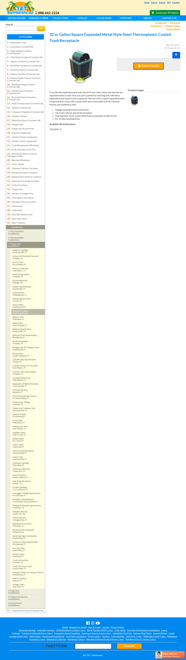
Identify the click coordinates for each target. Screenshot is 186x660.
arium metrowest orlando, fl (21, 275)
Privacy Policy (117, 627)
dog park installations (14, 591)
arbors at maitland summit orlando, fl (25, 257)
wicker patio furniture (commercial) (20, 91)
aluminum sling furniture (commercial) (21, 85)
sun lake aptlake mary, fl (19, 549)
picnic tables (15, 164)
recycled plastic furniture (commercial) (21, 98)
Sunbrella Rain (117, 636)
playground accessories (20, 128)
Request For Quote (78, 627)
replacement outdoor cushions (24, 176)
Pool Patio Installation (76, 636)
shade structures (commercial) (23, 120)
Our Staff (126, 18)
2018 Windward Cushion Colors (71, 630)
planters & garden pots (20, 193)
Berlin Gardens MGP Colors (100, 630)
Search (162, 2)
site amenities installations (16, 238)
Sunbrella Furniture (46, 630)
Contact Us (169, 18)
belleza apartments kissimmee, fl (22, 330)
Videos (148, 18)
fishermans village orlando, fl (21, 403)
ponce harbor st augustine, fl (20, 518)
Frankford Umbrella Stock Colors (37, 633)
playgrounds (15, 124)
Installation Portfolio (122, 633)
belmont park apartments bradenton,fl (25, 336)
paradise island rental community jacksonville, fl (25, 500)
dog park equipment (19, 132)
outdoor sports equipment (22, 141)
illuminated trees (16, 42)
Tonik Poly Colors (134, 636)
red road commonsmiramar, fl (22, 524)
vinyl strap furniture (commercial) (25, 57)
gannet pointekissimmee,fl (19, 415)
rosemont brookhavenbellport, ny (23, 530)
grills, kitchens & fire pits (21, 149)
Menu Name (35, 636)
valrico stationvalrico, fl (19, 579)
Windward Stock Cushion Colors (141, 639)
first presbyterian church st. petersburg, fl (24, 397)
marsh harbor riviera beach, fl (20, 476)
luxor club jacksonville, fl (20, 457)
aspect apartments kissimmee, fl (22, 287)
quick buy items (17, 218)
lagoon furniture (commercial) (23, 61)
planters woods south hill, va (20, 512)
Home (147, 2)
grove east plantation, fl (19, 421)
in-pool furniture (17, 185)
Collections (60, 18)
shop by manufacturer (20, 214)
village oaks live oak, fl (19, 585)
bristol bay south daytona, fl (21, 354)
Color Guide (104, 18)
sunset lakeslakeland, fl (19, 555)
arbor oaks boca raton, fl (19, 263)
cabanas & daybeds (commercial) (25, 112)
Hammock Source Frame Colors (96, 633)
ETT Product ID (170, 48)
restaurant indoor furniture (22, 172)
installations (15, 227)
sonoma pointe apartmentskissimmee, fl (25, 543)
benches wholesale (18, 160)
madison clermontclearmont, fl (21, 470)
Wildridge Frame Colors (154, 636)
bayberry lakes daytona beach (21, 311)
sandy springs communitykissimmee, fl (25, 537)
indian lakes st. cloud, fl (18, 439)
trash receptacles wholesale (23, 145)
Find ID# (129, 646)
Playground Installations (53, 636)
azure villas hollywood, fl (19, 305)
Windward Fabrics (76, 639)
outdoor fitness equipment (22, 137)
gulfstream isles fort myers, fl (20, 427)
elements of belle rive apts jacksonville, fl (26, 384)
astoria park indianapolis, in (19, 293)
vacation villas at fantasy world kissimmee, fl (28, 573)
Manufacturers (38, 18)
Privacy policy (94, 636)
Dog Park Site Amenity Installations (143, 630)
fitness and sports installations (18, 597)
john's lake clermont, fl (18, 445)
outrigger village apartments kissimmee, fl (26, 494)
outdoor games (17, 116)
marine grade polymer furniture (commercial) (24, 79)
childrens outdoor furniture (22, 168)
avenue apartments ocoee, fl (22, 299)
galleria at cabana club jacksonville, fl (24, 409)
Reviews (106, 636)
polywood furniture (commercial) (25, 610)
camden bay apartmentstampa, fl (24, 360)
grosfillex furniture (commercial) (24, 65)
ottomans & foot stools (20, 197)
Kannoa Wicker (160, 633)
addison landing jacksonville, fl (20, 251)
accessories (15, 206)
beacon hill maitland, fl (18, 318)
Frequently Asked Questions (67, 633)
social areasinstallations (15, 604)
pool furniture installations (16, 232)
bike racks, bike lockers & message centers (22, 154)
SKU (168, 45)
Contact (176, 2)
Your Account (94, 627)
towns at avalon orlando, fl (20, 561)
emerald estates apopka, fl (20, 391)
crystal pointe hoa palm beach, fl (21, 378)
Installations (16, 18)
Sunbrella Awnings (27, 630)
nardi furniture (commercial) (22, 69)
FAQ (169, 2)
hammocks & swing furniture (23, 181)
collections (14, 210)
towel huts (14, 189)
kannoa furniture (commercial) (23, 74)
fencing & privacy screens (21, 201)
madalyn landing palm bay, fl (21, 464)
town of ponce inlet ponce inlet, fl (22, 567)
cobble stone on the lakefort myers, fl (25, 366)
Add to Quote (150, 65)
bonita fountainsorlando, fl (20, 342)
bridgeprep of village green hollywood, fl (26, 348)
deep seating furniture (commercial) (19, 52)
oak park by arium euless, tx (22, 482)
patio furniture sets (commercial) (25, 103)
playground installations (14, 244)
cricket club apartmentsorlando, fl (24, 372)
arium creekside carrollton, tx (20, 269)
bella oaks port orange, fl (20, 324)
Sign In (154, 2)
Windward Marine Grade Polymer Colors (105, 639)
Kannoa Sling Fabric (142, 633)
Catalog (82, 18)
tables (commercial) (19, 107)
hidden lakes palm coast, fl (19, 433)
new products (16, 222)
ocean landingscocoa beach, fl (20, 488)
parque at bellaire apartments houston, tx (27, 506)
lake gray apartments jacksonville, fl (23, 451)
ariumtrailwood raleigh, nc (20, 281)
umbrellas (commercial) (20, 46)
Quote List (161, 12)
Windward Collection (56, 639)
